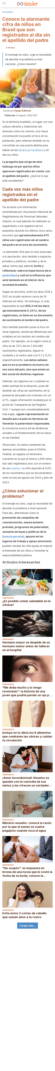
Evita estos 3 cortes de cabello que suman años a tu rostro (24, 915)
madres (15, 468)
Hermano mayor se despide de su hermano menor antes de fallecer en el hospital (26, 646)
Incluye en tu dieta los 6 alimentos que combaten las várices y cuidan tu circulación (27, 736)
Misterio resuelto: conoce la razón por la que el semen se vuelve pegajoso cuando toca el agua (26, 826)
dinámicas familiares (30, 150)
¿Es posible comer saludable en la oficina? (26, 603)
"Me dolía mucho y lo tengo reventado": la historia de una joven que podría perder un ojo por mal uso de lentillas (27, 691)
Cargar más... (27, 925)
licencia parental (13, 536)
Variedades (7, 12)
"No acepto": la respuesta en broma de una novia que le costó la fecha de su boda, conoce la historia (27, 872)
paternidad (9, 275)
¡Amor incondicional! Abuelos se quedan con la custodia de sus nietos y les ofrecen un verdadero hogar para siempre (26, 781)
